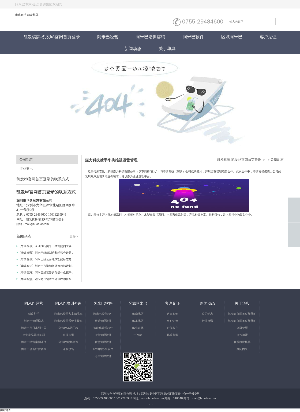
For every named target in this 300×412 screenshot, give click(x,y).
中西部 (138, 335)
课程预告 (68, 349)
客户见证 (268, 37)
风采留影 (172, 335)
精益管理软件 (103, 321)
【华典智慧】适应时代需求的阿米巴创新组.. (45, 279)
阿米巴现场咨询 (68, 342)
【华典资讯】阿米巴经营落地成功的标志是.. (45, 259)
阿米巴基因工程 (68, 328)
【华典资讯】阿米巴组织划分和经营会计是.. (45, 252)
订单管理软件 (103, 356)
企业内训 (68, 335)
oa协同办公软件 (103, 349)
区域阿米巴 (231, 37)
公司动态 (26, 159)
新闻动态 (132, 48)
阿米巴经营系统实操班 (68, 321)
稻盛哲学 (33, 313)
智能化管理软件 (103, 328)
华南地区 (137, 313)
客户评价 (172, 321)
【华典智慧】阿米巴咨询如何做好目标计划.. (45, 266)
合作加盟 (242, 335)
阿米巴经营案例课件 (33, 342)
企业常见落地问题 (33, 335)
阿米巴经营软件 (103, 313)
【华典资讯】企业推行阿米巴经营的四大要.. (45, 246)
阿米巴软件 (193, 37)
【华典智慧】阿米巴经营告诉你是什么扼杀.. (45, 272)
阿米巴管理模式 (34, 321)
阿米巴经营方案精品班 (68, 313)
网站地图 (5, 410)
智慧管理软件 (103, 342)
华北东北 (137, 328)
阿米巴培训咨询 (150, 37)
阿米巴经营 (107, 37)
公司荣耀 (242, 328)
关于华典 (167, 48)
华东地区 (137, 321)
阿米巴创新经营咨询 (33, 349)
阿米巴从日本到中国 (33, 328)
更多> (73, 236)
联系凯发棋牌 (242, 342)
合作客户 (172, 328)
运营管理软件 (103, 335)
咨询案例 (172, 313)
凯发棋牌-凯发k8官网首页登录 (51, 37)
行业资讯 (26, 168)
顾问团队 (242, 349)
